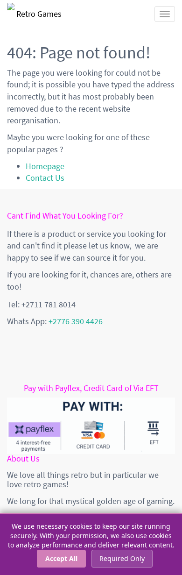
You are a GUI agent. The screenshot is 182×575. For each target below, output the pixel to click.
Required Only (122, 558)
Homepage (45, 166)
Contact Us (45, 177)
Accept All (61, 558)
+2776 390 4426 (76, 321)
